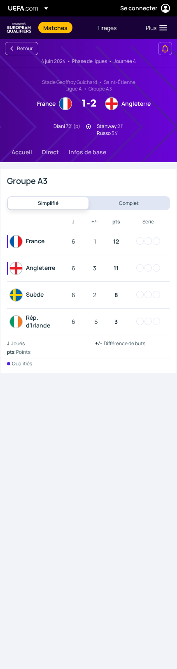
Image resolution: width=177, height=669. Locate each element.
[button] (154, 27)
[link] (55, 27)
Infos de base (87, 152)
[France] (17, 241)
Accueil (22, 152)
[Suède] (17, 295)
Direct (50, 152)
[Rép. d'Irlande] (17, 321)
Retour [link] (25, 48)
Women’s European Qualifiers (19, 27)
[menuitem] (63, 27)
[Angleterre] (17, 268)
